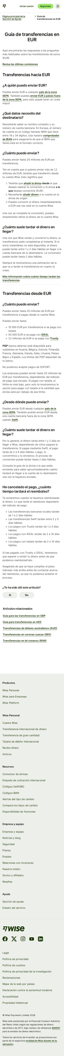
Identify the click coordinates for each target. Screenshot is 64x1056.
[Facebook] (5, 939)
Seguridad (8, 844)
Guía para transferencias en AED (22, 622)
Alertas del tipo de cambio (18, 799)
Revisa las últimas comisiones (20, 64)
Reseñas (7, 881)
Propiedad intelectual (15, 1002)
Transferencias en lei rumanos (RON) (24, 640)
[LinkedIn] (40, 939)
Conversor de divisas (15, 774)
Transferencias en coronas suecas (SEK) (27, 634)
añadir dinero (31, 194)
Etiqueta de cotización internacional (23, 780)
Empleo (6, 856)
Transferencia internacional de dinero (24, 729)
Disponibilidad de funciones (18, 811)
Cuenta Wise (9, 722)
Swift (15, 419)
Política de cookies (13, 965)
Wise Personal (10, 690)
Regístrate (45, 6)
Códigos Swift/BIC (13, 786)
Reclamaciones (11, 977)
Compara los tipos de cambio (20, 805)
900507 (56, 1028)
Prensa (6, 850)
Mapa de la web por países (18, 984)
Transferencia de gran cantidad (20, 735)
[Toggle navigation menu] (58, 6)
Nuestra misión (11, 869)
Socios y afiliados (12, 875)
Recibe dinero (10, 747)
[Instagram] (23, 939)
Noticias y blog (11, 837)
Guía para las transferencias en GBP (24, 615)
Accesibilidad (10, 996)
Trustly (54, 338)
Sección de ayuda (13, 901)
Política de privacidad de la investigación (26, 971)
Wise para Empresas (14, 696)
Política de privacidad (15, 959)
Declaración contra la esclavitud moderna (27, 990)
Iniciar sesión (27, 6)
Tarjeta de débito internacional (20, 741)
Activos (6, 754)
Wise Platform (10, 702)
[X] (14, 939)
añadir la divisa (32, 183)
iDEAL (45, 334)
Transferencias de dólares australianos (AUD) (30, 628)
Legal (5, 952)
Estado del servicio (13, 907)
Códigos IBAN (10, 792)
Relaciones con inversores (17, 862)
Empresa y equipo (13, 831)
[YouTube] (31, 939)
